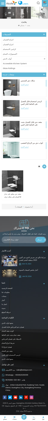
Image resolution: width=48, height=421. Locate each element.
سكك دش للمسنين (28, 80)
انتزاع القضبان (8, 39)
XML (20, 406)
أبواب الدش (7, 58)
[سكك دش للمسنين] (11, 87)
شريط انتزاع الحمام (8, 343)
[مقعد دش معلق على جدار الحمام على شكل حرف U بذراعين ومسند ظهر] (12, 181)
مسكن (22, 25)
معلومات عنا (6, 292)
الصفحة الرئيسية (7, 288)
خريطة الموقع (6, 312)
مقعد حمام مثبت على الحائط (11, 335)
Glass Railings (9, 68)
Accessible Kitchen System (15, 63)
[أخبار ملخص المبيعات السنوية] (9, 273)
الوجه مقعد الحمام (8, 331)
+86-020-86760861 (13, 380)
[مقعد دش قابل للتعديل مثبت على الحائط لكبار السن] (11, 129)
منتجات (4, 296)
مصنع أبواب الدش (7, 323)
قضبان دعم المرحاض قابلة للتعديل (13, 327)
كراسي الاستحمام (9, 49)
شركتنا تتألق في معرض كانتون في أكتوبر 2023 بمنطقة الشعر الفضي (32, 259)
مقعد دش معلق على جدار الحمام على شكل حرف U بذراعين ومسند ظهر (12, 195)
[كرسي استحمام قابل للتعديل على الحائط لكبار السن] (11, 108)
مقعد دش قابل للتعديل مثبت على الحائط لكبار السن (31, 123)
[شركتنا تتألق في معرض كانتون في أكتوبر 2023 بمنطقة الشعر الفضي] (9, 261)
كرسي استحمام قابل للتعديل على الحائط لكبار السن (31, 102)
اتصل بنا (4, 304)
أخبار (3, 300)
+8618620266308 (21, 375)
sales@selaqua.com (24, 370)
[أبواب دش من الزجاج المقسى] (11, 150)
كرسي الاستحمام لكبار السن (11, 355)
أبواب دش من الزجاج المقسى (32, 143)
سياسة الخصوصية (28, 406)
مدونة (3, 308)
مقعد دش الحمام (7, 351)
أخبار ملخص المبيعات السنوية (28, 270)
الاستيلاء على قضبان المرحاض (11, 339)
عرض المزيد (25, 84)
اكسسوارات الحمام (10, 54)
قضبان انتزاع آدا (7, 347)
